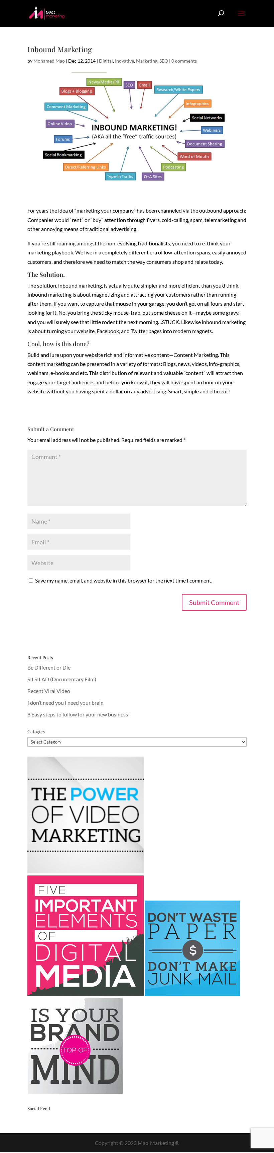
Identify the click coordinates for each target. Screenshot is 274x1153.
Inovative (124, 61)
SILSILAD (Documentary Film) (61, 679)
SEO (163, 61)
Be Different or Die (49, 667)
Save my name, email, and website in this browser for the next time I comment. (123, 580)
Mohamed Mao (49, 61)
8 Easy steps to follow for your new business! (78, 714)
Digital (106, 61)
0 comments (184, 61)
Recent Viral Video (48, 691)
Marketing (146, 61)
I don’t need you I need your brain (65, 702)
